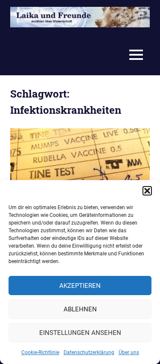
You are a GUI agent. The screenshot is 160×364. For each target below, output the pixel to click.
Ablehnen (80, 309)
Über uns (129, 352)
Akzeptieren (80, 286)
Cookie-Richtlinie (40, 352)
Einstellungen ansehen (80, 333)
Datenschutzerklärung (89, 352)
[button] (147, 190)
